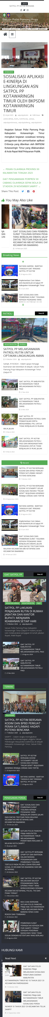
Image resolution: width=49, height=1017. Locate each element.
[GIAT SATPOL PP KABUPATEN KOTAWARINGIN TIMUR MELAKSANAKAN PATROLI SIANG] (10, 398)
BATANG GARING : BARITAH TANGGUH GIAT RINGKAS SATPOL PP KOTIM (30, 508)
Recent (26, 462)
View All (41, 313)
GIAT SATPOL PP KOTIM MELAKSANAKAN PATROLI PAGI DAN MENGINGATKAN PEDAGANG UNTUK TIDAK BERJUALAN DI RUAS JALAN (30, 443)
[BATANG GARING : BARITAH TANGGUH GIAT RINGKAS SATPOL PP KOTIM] (10, 504)
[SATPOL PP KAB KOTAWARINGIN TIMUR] (5, 34)
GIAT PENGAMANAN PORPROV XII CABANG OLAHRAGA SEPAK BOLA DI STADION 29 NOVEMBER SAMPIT (22, 182)
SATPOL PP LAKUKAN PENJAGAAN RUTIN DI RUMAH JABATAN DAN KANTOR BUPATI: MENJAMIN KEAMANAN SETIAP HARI (24, 614)
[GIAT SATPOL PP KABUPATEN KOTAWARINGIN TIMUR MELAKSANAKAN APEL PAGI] (11, 643)
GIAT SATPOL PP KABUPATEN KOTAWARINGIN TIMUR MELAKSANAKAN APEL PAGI (32, 648)
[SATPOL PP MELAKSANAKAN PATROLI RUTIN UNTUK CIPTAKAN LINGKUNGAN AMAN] (25, 319)
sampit (31, 119)
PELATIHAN (10, 715)
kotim (16, 119)
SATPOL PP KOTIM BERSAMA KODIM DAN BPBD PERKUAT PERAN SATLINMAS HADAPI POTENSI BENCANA (31, 472)
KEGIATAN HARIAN (12, 603)
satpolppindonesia (10, 122)
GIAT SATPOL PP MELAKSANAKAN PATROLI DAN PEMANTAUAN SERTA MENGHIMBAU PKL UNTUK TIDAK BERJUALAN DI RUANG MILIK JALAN (24, 422)
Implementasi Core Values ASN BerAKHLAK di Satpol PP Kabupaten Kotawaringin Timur (31, 268)
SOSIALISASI (9, 72)
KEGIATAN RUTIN (11, 344)
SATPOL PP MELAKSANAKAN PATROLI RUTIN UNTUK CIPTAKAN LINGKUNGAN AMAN (23, 352)
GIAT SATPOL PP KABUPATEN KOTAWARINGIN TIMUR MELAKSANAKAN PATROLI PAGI (31, 385)
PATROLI (23, 344)
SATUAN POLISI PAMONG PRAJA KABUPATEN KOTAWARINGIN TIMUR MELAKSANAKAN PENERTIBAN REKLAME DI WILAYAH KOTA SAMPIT (23, 837)
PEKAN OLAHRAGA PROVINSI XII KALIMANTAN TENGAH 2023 (21, 171)
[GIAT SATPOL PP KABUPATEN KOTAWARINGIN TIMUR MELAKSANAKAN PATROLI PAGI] (10, 380)
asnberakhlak (8, 119)
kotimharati (23, 119)
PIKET (39, 603)
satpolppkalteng (24, 122)
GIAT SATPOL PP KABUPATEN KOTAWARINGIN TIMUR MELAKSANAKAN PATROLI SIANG (31, 402)
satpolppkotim (23, 115)
